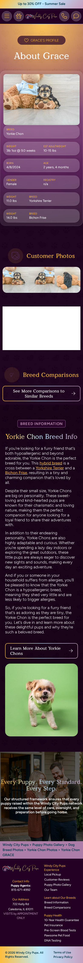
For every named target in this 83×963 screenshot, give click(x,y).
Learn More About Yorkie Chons (35, 651)
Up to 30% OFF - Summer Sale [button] (41, 4)
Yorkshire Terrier (50, 468)
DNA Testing (52, 940)
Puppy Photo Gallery (48, 845)
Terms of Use (62, 952)
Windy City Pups (16, 845)
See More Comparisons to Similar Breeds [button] (38, 393)
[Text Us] (76, 16)
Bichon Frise (16, 472)
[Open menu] (7, 16)
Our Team (50, 890)
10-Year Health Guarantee (61, 920)
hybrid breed (51, 463)
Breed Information (56, 902)
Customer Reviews (57, 879)
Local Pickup (52, 874)
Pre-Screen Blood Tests (60, 930)
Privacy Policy (63, 957)
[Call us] (64, 16)
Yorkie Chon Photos (42, 850)
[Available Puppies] (19, 16)
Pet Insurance (53, 925)
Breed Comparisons (57, 907)
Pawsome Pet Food (57, 935)
